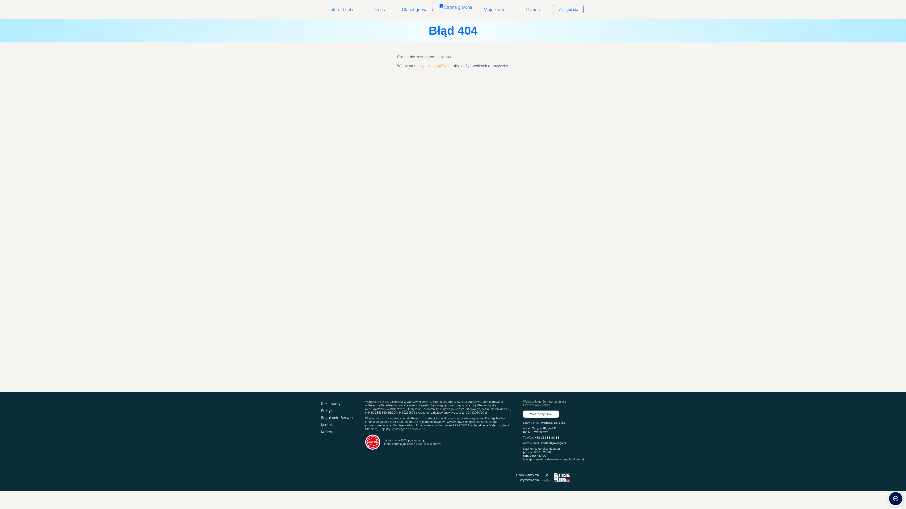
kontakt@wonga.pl (553, 443)
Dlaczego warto (417, 9)
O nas (379, 9)
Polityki (327, 410)
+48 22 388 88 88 (546, 437)
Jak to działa (340, 9)
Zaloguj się (568, 9)
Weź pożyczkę (541, 414)
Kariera (327, 431)
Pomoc (533, 9)
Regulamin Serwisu (337, 417)
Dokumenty (331, 403)
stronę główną (438, 65)
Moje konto (495, 9)
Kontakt (327, 424)
